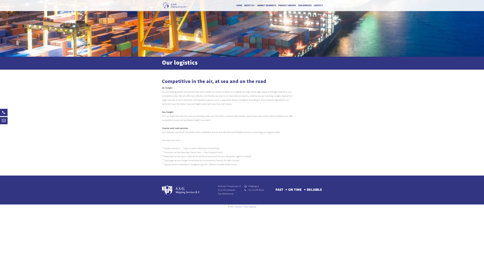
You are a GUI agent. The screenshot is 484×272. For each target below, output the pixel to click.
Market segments (266, 5)
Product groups (287, 5)
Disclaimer (238, 207)
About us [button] (249, 5)
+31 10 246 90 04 (256, 190)
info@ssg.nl (253, 186)
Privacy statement (249, 207)
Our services (305, 5)
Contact (318, 5)
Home (239, 5)
